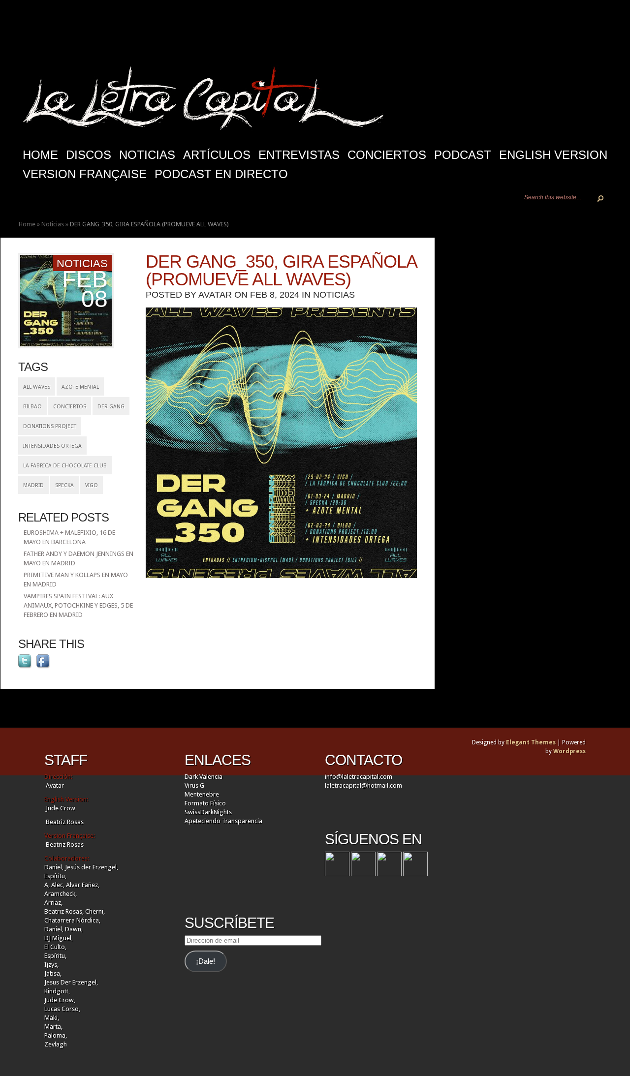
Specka (64, 485)
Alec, (57, 885)
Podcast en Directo (221, 174)
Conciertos (386, 154)
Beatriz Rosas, (64, 911)
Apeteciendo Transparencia (223, 821)
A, (47, 885)
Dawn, (73, 929)
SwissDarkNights (208, 812)
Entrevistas (299, 154)
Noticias (147, 154)
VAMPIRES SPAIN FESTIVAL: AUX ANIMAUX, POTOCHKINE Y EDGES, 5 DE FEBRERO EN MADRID (78, 605)
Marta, (53, 1026)
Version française (85, 174)
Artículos (217, 154)
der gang (111, 406)
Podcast (462, 154)
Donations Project (49, 426)
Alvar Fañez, (82, 885)
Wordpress (569, 751)
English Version (553, 154)
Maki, (51, 1017)
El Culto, (55, 947)
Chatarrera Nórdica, (72, 920)
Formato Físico (205, 803)
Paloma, (55, 1035)
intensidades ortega (52, 446)
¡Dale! (205, 961)
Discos (88, 154)
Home (27, 224)
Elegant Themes (531, 742)
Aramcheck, (60, 893)
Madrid (33, 485)
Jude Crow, (59, 1000)
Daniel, (53, 867)
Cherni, (95, 911)
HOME (40, 154)
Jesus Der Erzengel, (71, 982)
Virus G (194, 785)
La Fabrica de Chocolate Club (65, 465)
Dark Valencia (203, 776)
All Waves (36, 387)
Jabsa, (53, 973)
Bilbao (32, 406)
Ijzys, (51, 964)
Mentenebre (202, 794)
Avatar (215, 295)
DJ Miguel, (58, 938)
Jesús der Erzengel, (91, 867)
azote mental (80, 387)
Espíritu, (55, 876)
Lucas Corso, (62, 1009)
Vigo (91, 485)
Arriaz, (53, 902)
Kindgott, (57, 991)
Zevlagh (55, 1044)
